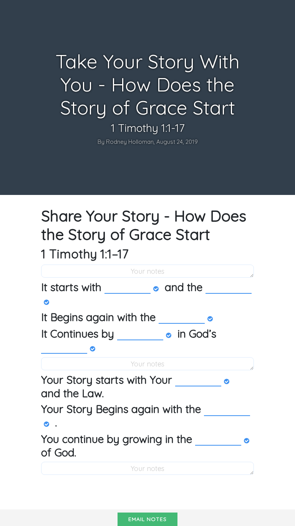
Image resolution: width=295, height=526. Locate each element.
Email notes (147, 519)
